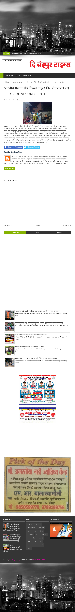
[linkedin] (70, 53)
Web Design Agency (14, 560)
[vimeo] (60, 53)
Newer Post (8, 225)
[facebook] (54, 53)
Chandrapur (9, 75)
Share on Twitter (33, 147)
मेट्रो (41, 541)
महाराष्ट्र (29, 541)
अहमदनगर (38, 524)
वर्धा (42, 545)
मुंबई (35, 541)
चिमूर (41, 531)
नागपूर (37, 535)
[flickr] (64, 53)
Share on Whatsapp (52, 147)
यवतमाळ (30, 545)
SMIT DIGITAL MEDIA (39, 560)
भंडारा (34, 538)
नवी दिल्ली (30, 535)
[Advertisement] (37, 26)
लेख (37, 545)
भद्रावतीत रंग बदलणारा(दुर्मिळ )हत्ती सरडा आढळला (30, 346)
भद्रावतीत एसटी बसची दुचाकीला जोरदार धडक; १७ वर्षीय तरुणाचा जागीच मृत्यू (37, 311)
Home (7, 82)
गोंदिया (29, 531)
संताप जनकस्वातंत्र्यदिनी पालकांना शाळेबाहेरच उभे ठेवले (31, 335)
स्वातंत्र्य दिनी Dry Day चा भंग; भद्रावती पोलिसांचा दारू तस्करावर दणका (36, 358)
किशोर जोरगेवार (32, 528)
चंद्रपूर (35, 531)
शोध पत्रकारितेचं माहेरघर (12, 60)
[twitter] (57, 53)
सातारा (29, 548)
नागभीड (44, 535)
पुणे (28, 538)
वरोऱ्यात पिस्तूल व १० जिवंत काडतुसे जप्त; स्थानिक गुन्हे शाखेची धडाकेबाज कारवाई (39, 323)
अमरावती (30, 524)
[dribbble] (67, 53)
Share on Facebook (15, 147)
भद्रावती (41, 538)
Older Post (67, 225)
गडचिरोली (41, 528)
